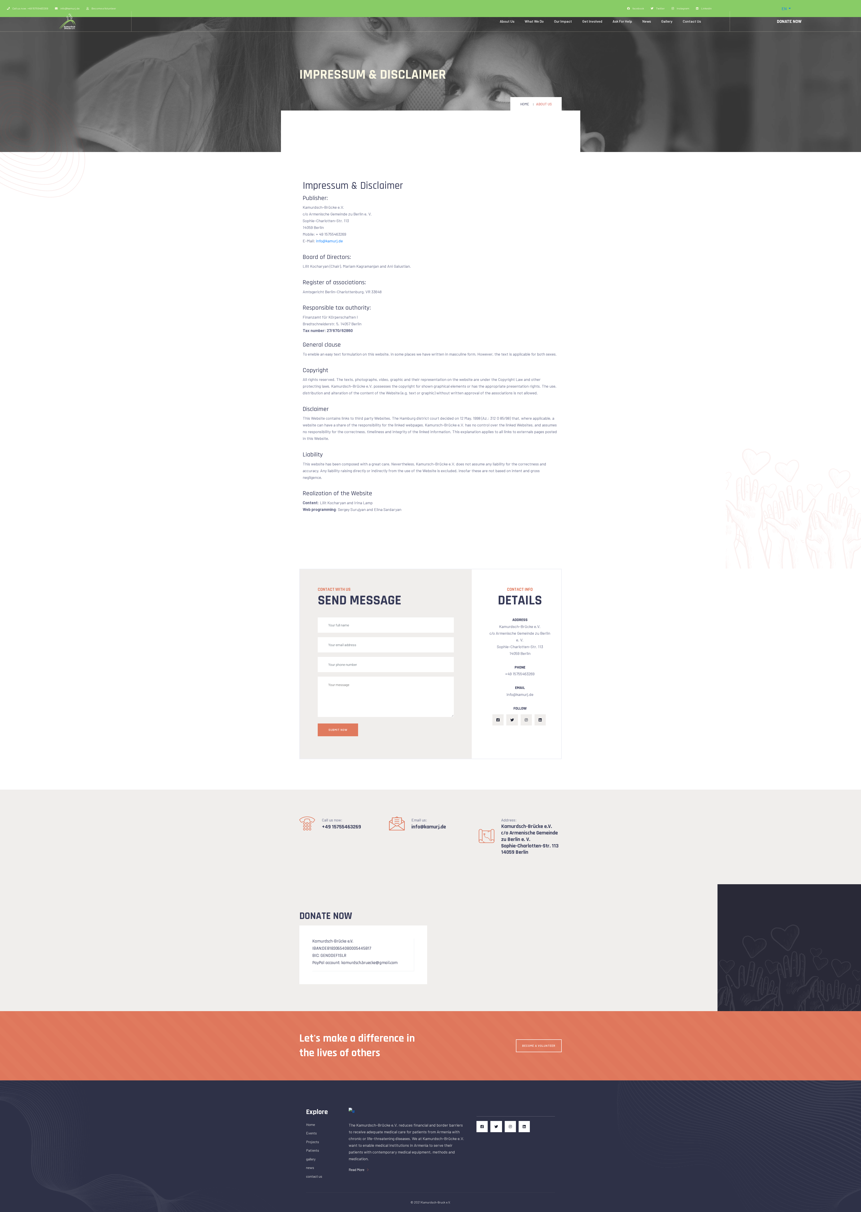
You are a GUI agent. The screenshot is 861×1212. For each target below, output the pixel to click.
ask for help (622, 21)
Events (311, 1133)
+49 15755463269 (341, 826)
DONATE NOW (789, 21)
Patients (312, 1150)
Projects (312, 1142)
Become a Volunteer (103, 8)
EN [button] (785, 8)
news (646, 21)
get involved (592, 21)
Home (524, 104)
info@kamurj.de (70, 8)
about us (507, 21)
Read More (357, 1169)
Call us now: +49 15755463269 (30, 8)
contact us (692, 21)
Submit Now (337, 730)
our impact (563, 21)
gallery (666, 21)
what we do (534, 21)
